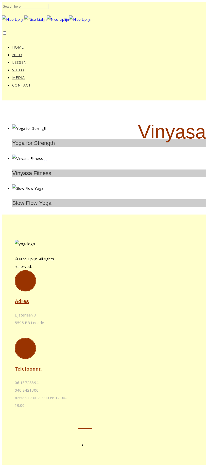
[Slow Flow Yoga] (44, 188)
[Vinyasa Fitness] (44, 158)
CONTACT (21, 85)
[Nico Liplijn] (46, 19)
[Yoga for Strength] (48, 128)
